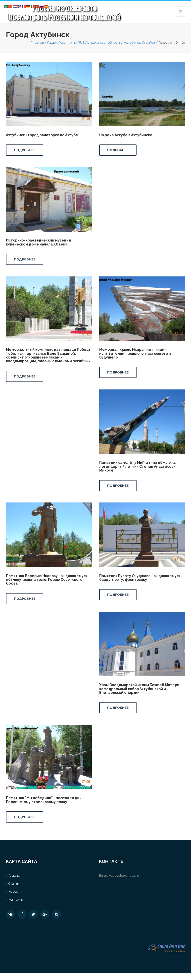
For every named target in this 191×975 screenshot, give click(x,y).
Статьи (13, 883)
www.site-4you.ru (174, 950)
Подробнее (24, 150)
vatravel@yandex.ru (124, 875)
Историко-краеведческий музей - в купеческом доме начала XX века (38, 242)
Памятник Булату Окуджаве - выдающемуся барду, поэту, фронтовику (140, 578)
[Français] (24, 6)
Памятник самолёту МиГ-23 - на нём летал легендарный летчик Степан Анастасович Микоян (138, 466)
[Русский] (42, 6)
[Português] (37, 6)
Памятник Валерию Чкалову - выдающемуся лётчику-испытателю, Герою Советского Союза (47, 580)
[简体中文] (10, 6)
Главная (37, 42)
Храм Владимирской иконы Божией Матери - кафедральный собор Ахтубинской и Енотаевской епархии (140, 689)
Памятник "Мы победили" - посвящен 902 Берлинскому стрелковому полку (44, 800)
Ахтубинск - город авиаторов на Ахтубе (42, 135)
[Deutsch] (28, 6)
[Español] (46, 6)
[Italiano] (33, 6)
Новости (15, 891)
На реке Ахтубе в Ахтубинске (125, 135)
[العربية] (6, 6)
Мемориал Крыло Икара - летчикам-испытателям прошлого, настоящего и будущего (135, 353)
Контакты (15, 899)
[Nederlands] (15, 6)
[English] (19, 6)
